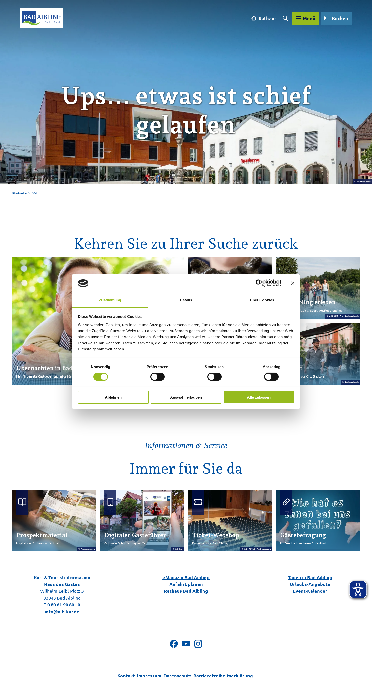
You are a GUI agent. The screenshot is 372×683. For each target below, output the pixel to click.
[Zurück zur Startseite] (41, 18)
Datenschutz (177, 675)
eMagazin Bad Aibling (186, 577)
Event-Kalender (310, 591)
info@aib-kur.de (62, 611)
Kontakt (126, 675)
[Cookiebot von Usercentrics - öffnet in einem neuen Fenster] (259, 283)
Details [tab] (186, 300)
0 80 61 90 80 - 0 (63, 604)
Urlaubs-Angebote (310, 584)
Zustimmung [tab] (110, 300)
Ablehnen (113, 397)
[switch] (157, 377)
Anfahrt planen (186, 584)
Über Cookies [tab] (262, 300)
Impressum (149, 675)
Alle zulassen (259, 397)
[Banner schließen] (292, 283)
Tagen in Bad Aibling (310, 577)
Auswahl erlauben (186, 397)
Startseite (19, 193)
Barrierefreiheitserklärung (223, 675)
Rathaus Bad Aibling (186, 591)
